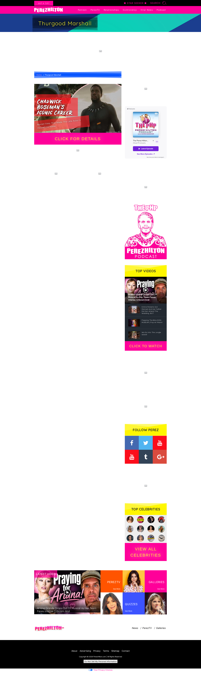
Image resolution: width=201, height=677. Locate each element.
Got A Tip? (43, 3)
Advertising (85, 651)
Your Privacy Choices (103, 670)
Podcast (161, 10)
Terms (106, 651)
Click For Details (78, 138)
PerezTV (95, 10)
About (74, 651)
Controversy (130, 10)
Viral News (147, 10)
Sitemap (115, 651)
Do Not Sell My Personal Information (100, 661)
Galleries (161, 628)
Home (39, 75)
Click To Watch (145, 346)
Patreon (82, 10)
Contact (126, 651)
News (135, 628)
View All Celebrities (145, 552)
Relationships (111, 10)
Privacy (96, 651)
